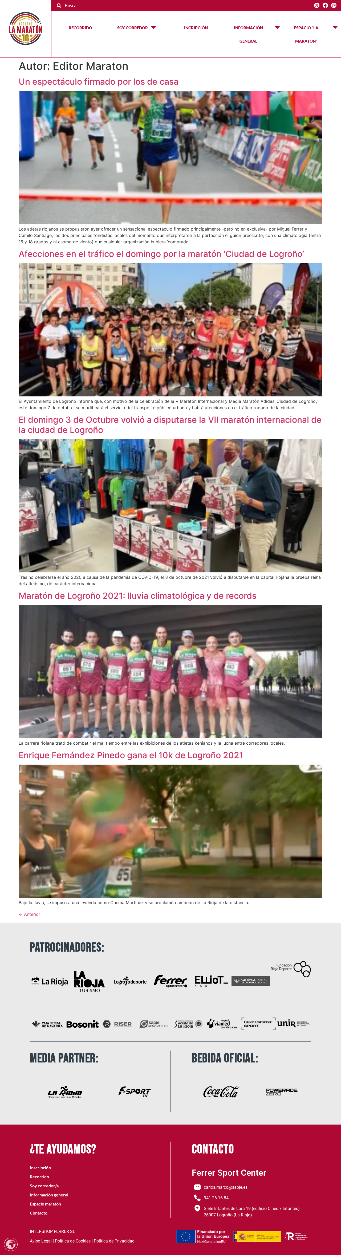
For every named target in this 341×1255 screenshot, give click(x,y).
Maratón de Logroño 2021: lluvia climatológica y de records (138, 595)
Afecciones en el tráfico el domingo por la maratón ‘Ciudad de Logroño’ (161, 254)
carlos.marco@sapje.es (225, 1187)
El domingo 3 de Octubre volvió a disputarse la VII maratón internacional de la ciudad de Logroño (170, 425)
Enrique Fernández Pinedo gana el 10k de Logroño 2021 (131, 755)
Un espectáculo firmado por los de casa (98, 81)
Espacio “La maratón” (306, 34)
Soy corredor (132, 27)
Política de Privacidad (114, 1241)
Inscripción (40, 1167)
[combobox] (183, 5)
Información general (248, 34)
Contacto (38, 1212)
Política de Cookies (73, 1241)
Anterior (29, 914)
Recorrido (80, 27)
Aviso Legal (41, 1241)
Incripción (196, 27)
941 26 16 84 (216, 1197)
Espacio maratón (45, 1203)
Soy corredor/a (44, 1185)
